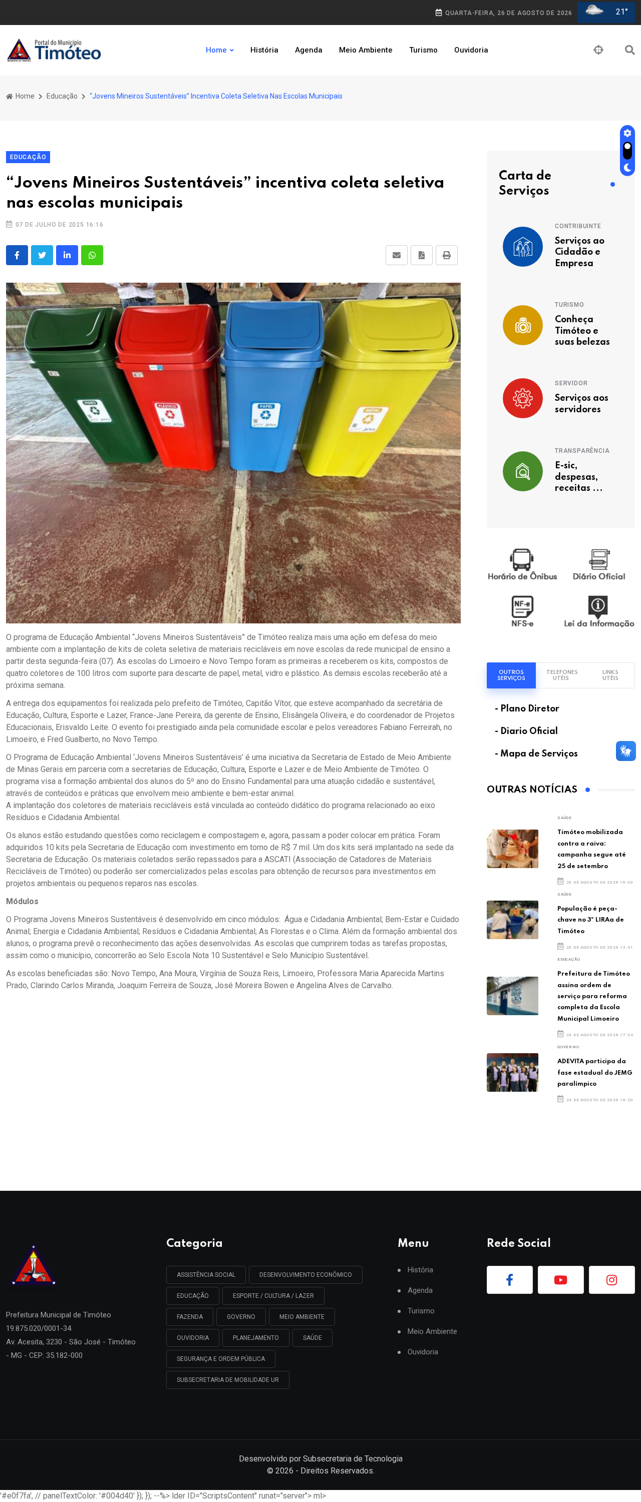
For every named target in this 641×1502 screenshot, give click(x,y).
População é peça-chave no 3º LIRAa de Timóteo (590, 920)
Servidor (571, 383)
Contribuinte (578, 226)
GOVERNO (568, 1047)
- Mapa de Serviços (536, 754)
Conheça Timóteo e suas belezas (582, 331)
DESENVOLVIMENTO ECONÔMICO (305, 1274)
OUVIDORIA (193, 1337)
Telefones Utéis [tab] (562, 675)
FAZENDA (190, 1316)
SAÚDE (564, 818)
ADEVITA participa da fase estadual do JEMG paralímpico (594, 1072)
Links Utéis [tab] (610, 675)
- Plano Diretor (527, 708)
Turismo (423, 50)
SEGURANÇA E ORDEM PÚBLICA (221, 1358)
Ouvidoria (471, 50)
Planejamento (256, 1337)
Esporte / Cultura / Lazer (273, 1295)
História (264, 50)
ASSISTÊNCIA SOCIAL (206, 1274)
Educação (62, 96)
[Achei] (598, 50)
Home (216, 50)
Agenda (309, 50)
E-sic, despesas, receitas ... (579, 477)
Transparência (582, 450)
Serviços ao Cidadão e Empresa (579, 252)
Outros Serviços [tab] (511, 675)
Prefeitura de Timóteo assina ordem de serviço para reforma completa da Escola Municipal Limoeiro (593, 996)
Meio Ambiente (366, 50)
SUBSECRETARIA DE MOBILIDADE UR (228, 1379)
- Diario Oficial (526, 731)
